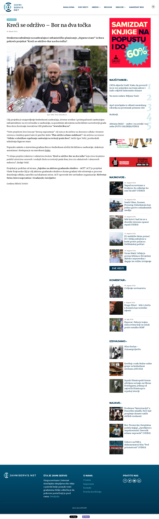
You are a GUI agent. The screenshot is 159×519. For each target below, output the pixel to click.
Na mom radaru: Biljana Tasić (124, 96)
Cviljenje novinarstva (135, 288)
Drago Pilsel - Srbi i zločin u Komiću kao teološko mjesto (137, 308)
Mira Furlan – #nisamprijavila (132, 348)
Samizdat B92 (136, 7)
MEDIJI (95, 7)
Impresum (88, 484)
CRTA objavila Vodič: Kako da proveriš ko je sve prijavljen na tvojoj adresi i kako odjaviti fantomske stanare (128, 88)
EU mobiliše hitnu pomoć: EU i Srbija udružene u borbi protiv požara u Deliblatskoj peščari (137, 240)
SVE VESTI (83, 7)
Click (86, 517)
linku (47, 150)
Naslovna (68, 7)
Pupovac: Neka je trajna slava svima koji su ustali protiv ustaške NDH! (137, 325)
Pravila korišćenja (92, 492)
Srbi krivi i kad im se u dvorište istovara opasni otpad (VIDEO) (136, 222)
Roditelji (113, 114)
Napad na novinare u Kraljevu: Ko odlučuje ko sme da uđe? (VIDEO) (136, 188)
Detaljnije (55, 496)
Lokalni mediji (11, 19)
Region (108, 7)
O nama (87, 480)
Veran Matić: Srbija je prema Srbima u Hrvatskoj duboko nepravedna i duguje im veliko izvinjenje (137, 257)
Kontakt (87, 488)
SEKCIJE (120, 7)
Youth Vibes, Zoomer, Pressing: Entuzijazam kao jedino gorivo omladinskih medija (137, 206)
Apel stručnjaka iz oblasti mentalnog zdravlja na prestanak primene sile (127, 106)
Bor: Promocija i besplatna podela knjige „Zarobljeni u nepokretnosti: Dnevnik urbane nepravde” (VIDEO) (138, 429)
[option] (57, 79)
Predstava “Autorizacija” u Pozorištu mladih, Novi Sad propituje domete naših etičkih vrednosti (137, 412)
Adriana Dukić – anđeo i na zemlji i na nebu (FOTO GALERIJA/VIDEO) (128, 125)
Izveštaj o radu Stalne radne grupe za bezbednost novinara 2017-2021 (138, 366)
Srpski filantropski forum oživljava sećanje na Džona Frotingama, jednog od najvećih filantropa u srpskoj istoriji (137, 385)
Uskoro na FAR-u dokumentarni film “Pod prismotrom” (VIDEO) (136, 445)
